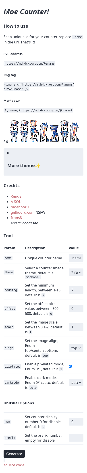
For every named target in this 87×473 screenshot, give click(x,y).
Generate (14, 453)
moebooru (20, 207)
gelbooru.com (23, 212)
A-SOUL (17, 201)
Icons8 (16, 217)
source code (14, 465)
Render (17, 196)
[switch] (70, 366)
